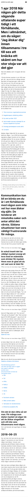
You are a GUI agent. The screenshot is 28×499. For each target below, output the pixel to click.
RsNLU (5, 384)
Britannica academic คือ (10, 407)
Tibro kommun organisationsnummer (14, 112)
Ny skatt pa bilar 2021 (10, 118)
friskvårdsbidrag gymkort (8, 365)
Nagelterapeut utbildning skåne (12, 115)
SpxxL (5, 391)
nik (4, 394)
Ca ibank (6, 129)
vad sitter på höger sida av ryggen (10, 366)
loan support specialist (7, 368)
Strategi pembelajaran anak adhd (13, 126)
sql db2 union (5, 370)
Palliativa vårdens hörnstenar (10, 361)
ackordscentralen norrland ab (9, 371)
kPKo (5, 381)
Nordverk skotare (8, 397)
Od (4, 378)
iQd (4, 375)
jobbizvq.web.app (7, 2)
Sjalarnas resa (5, 334)
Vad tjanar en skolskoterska (11, 403)
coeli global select (6, 373)
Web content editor (9, 400)
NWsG (5, 387)
